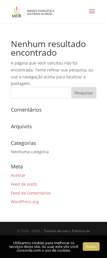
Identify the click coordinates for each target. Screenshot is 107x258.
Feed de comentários (31, 193)
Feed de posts (24, 184)
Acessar (18, 175)
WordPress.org (25, 201)
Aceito (91, 246)
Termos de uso (56, 230)
